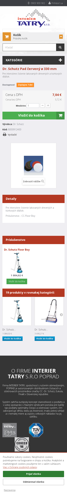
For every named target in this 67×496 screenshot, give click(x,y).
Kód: (4, 129)
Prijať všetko (33, 473)
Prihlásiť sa (57, 3)
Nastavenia (9, 490)
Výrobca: (7, 124)
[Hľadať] (60, 47)
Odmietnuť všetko (33, 481)
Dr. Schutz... (9, 329)
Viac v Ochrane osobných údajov (20, 467)
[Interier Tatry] (33, 16)
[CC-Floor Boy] (17, 262)
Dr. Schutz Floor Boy (17, 249)
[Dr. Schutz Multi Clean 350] (49, 311)
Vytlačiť (12, 134)
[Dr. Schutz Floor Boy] (16, 311)
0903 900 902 (37, 3)
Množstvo (21, 105)
